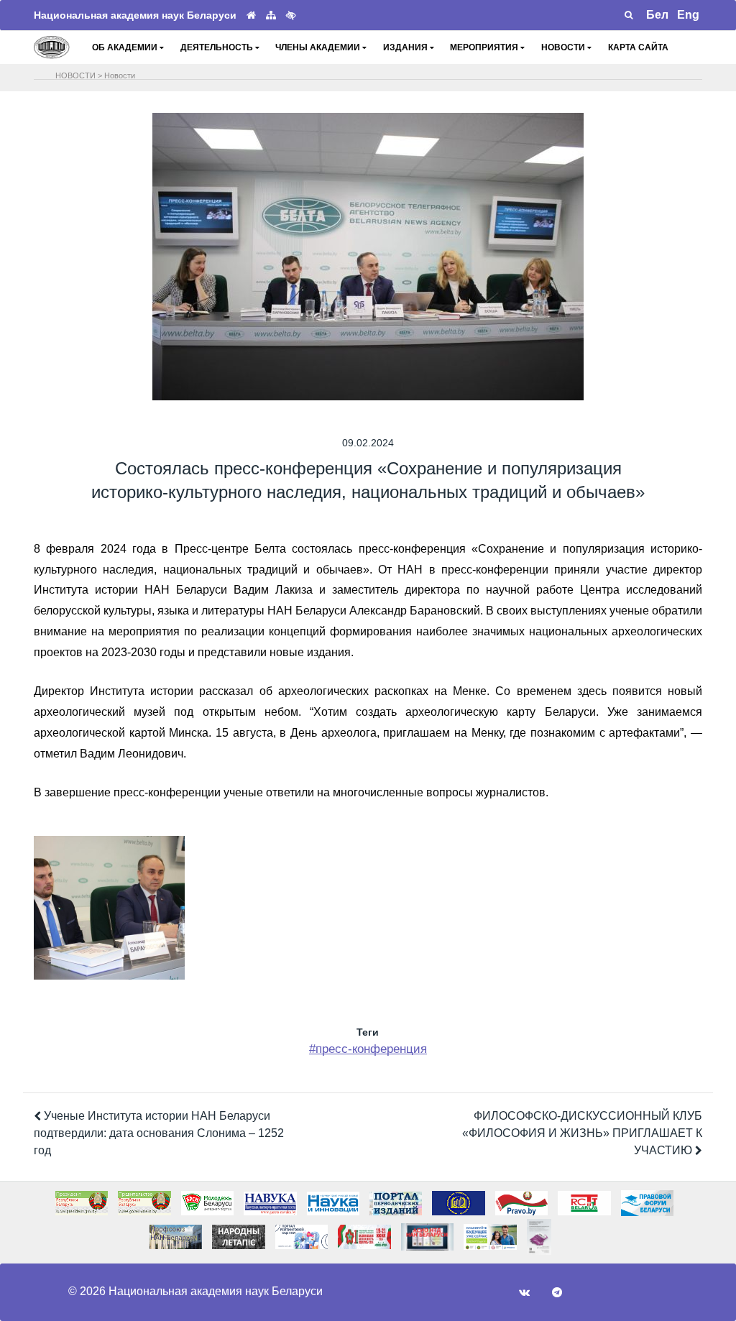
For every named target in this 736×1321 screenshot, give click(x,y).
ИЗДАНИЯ (406, 47)
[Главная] (251, 15)
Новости (119, 75)
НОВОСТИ (564, 47)
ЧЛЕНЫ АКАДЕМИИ (318, 47)
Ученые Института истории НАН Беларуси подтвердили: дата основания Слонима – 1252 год (159, 1133)
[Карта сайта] (271, 15)
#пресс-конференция (368, 1049)
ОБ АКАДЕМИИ (126, 47)
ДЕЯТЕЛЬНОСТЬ (217, 47)
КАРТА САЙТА (638, 47)
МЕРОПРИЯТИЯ (485, 47)
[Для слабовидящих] (291, 15)
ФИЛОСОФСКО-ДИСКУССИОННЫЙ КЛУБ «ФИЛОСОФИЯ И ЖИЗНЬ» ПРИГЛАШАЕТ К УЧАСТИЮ (582, 1133)
